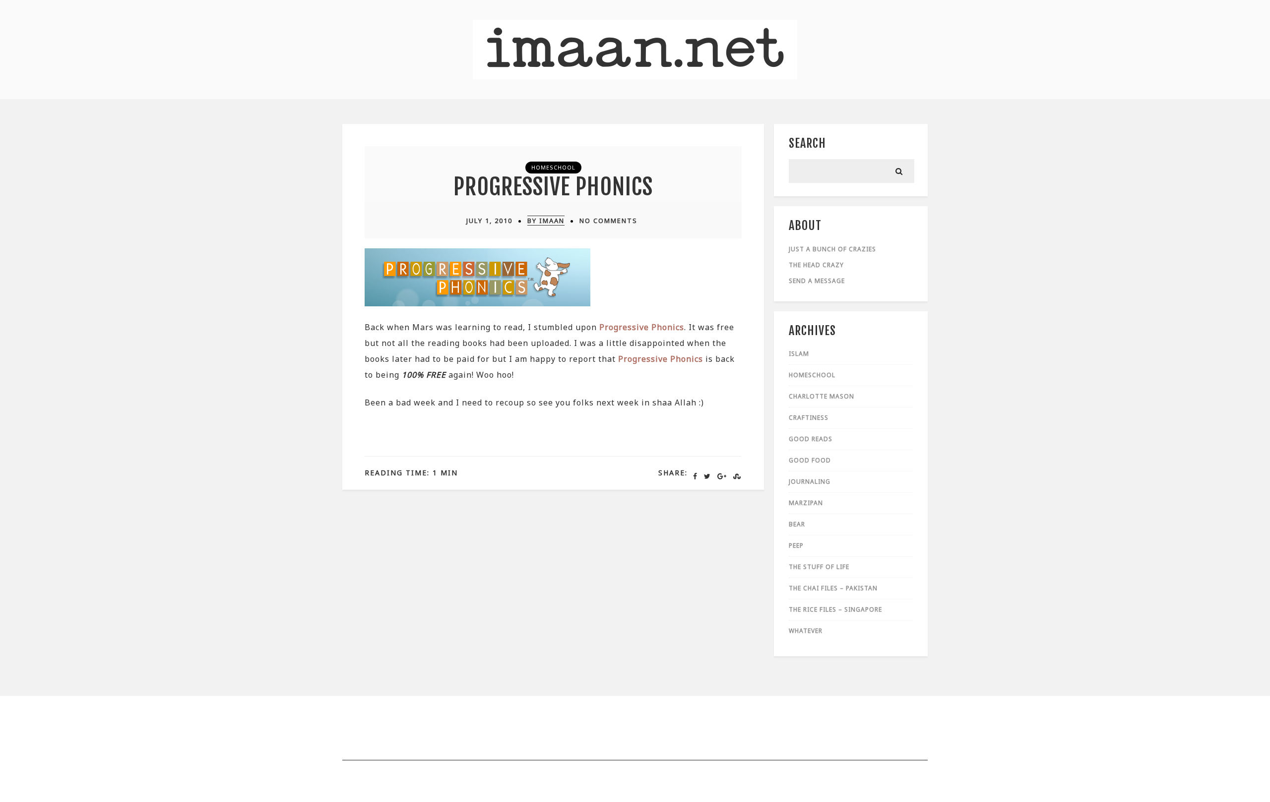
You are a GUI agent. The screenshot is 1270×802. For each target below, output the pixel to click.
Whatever (806, 631)
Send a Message (817, 281)
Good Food (810, 460)
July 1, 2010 (489, 220)
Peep (796, 545)
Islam (799, 353)
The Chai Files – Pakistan (833, 588)
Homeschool (553, 167)
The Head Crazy (816, 265)
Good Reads (810, 439)
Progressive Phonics (553, 186)
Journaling (809, 481)
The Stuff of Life (819, 567)
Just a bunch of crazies (832, 249)
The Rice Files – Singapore (835, 609)
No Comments (608, 220)
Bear (797, 524)
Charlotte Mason (821, 396)
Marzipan (806, 503)
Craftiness (808, 417)
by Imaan (546, 220)
